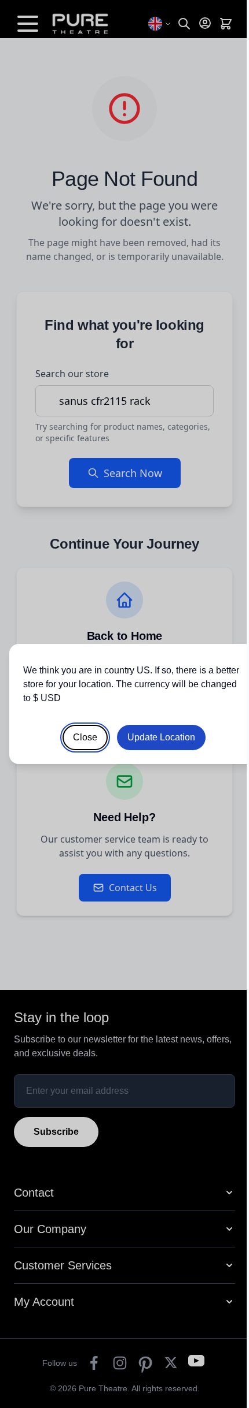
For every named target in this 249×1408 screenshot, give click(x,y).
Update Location (161, 737)
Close (85, 737)
